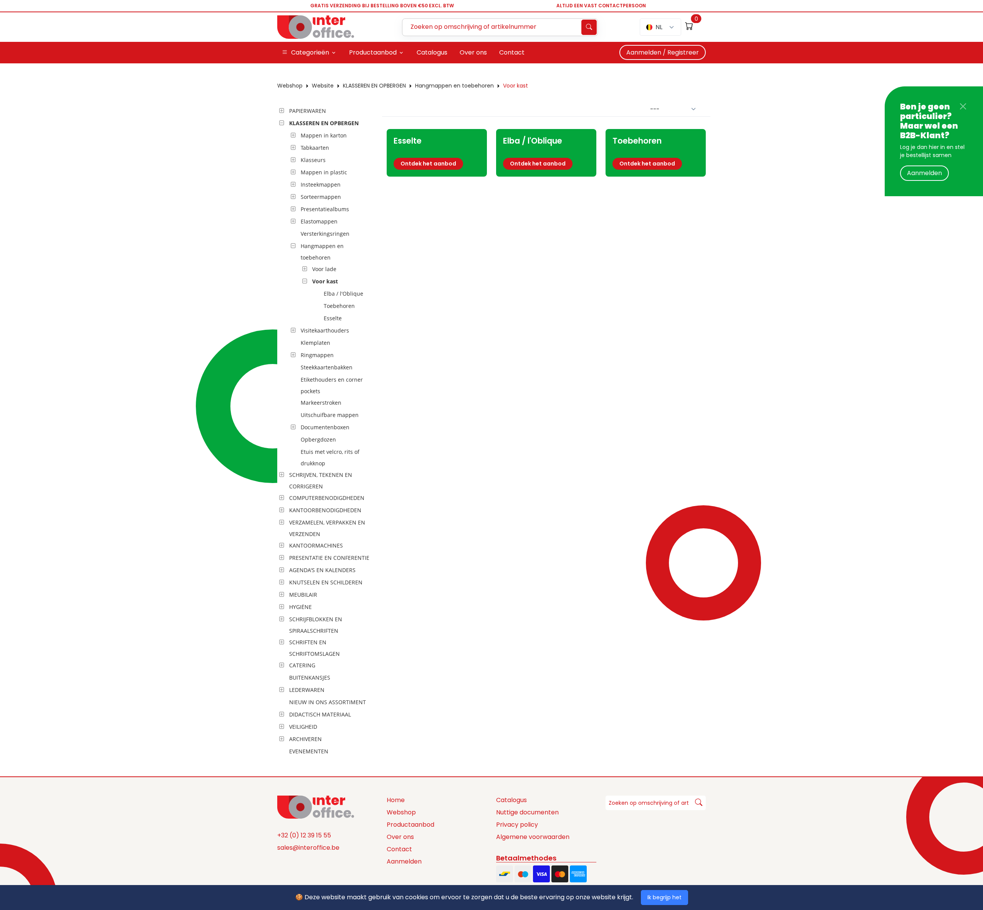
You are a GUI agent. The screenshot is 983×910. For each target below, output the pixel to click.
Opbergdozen (318, 439)
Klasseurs (313, 160)
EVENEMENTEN (308, 751)
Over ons (400, 836)
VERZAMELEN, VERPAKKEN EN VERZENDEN (327, 528)
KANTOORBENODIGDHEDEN (325, 510)
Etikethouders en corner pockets (332, 385)
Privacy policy (517, 824)
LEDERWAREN (306, 689)
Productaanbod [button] (373, 52)
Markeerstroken (321, 402)
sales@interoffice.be (308, 847)
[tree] (327, 431)
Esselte (333, 318)
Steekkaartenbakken (326, 367)
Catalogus (511, 800)
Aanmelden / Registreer (662, 52)
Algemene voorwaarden (532, 836)
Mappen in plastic (324, 172)
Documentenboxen (325, 427)
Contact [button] (512, 52)
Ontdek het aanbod (428, 163)
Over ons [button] (473, 52)
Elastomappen (319, 221)
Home (396, 800)
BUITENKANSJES (309, 677)
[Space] (315, 806)
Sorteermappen (321, 196)
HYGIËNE (300, 607)
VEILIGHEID (303, 726)
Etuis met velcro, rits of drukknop (330, 457)
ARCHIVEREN (305, 739)
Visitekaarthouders (325, 330)
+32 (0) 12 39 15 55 (304, 835)
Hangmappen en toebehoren (454, 85)
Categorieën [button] (310, 52)
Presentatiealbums (325, 209)
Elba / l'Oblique (343, 293)
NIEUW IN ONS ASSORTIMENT (327, 702)
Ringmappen (317, 355)
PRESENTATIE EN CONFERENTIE (329, 557)
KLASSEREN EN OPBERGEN (374, 85)
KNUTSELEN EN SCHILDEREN (325, 582)
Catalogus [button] (432, 52)
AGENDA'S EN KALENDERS (322, 570)
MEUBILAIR (303, 594)
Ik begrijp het (664, 897)
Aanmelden (924, 173)
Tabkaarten (315, 147)
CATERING (302, 665)
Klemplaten (315, 342)
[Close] (963, 106)
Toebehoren (339, 305)
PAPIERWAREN (307, 110)
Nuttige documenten (527, 812)
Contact (399, 849)
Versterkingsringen (325, 233)
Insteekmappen (321, 184)
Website (323, 85)
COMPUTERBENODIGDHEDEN (326, 497)
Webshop (290, 85)
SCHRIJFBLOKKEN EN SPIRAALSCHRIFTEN (315, 624)
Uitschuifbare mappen (330, 415)
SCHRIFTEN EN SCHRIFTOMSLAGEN (314, 648)
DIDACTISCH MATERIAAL (320, 714)
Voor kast (515, 85)
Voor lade (324, 269)
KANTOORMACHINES (316, 545)
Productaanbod (410, 824)
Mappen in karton (324, 135)
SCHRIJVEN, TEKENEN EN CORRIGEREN (320, 480)
